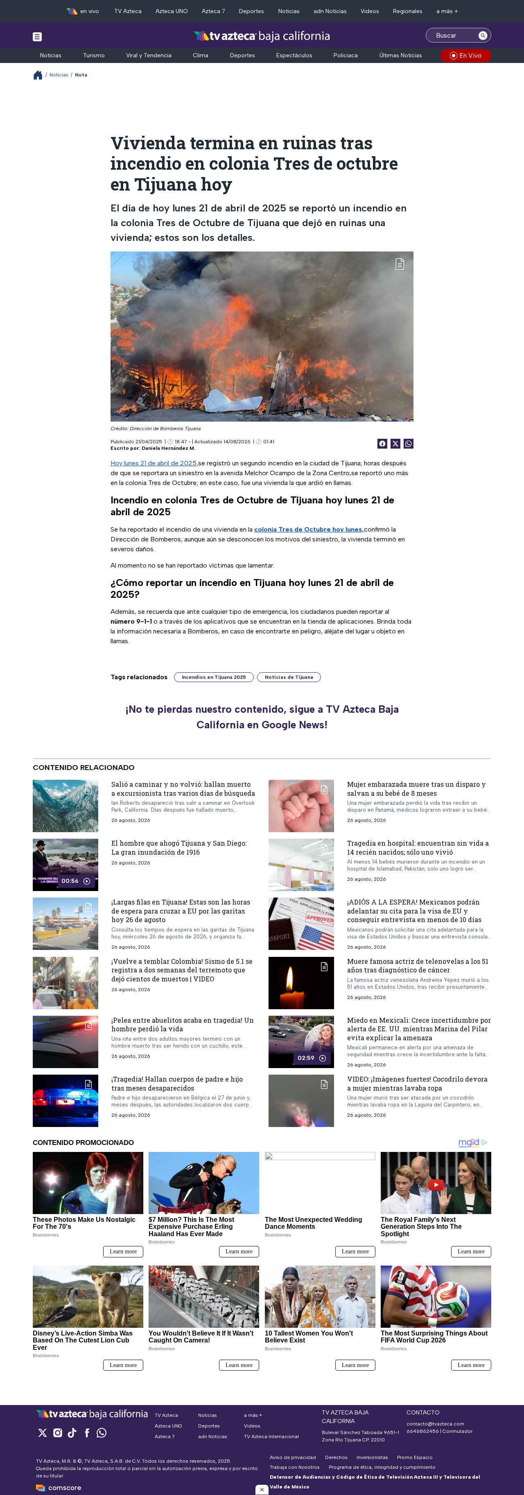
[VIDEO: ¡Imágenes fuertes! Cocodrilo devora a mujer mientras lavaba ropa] (301, 1101)
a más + (447, 11)
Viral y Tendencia (149, 55)
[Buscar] (483, 35)
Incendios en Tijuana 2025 (214, 677)
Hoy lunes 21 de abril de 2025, (154, 463)
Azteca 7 (213, 11)
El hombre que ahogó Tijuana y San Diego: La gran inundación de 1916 (178, 847)
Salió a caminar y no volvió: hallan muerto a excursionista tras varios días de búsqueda (183, 788)
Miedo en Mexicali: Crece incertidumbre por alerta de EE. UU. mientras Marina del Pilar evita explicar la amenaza (419, 1029)
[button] (262, 1490)
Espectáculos (294, 55)
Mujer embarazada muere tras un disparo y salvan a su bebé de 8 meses (416, 788)
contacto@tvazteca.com (435, 1424)
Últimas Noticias (400, 55)
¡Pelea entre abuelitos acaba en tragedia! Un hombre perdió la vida (182, 1024)
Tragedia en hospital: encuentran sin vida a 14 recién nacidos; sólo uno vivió (418, 847)
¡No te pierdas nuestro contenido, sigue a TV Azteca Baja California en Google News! (262, 717)
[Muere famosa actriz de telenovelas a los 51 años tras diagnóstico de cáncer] (301, 983)
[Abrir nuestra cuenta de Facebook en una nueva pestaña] (87, 1433)
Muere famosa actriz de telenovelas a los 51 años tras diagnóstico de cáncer (417, 965)
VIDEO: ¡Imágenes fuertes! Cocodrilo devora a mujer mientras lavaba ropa (417, 1084)
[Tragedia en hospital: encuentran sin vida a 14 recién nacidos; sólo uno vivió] (301, 865)
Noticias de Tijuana (289, 677)
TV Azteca (128, 11)
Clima (200, 55)
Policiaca (346, 55)
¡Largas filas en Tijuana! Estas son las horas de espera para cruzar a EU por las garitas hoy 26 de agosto (180, 911)
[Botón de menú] (37, 36)
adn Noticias (330, 11)
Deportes (251, 11)
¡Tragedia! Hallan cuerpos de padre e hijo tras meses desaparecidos (177, 1084)
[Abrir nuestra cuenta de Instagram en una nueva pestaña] (57, 1433)
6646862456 (423, 1431)
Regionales (407, 11)
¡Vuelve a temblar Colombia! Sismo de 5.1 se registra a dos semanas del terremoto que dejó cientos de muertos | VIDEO (182, 970)
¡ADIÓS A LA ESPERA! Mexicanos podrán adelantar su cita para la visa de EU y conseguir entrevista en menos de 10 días (414, 911)
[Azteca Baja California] (262, 36)
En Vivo (470, 55)
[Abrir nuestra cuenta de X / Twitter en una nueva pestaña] (42, 1433)
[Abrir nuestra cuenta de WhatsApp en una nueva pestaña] (101, 1433)
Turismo (94, 55)
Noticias (289, 11)
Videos (370, 11)
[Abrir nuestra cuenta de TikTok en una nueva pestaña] (72, 1433)
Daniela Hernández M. (168, 448)
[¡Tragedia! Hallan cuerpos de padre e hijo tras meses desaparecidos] (65, 1101)
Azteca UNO (172, 11)
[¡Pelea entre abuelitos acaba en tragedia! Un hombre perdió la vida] (65, 1042)
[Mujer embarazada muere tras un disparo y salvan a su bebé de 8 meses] (301, 806)
